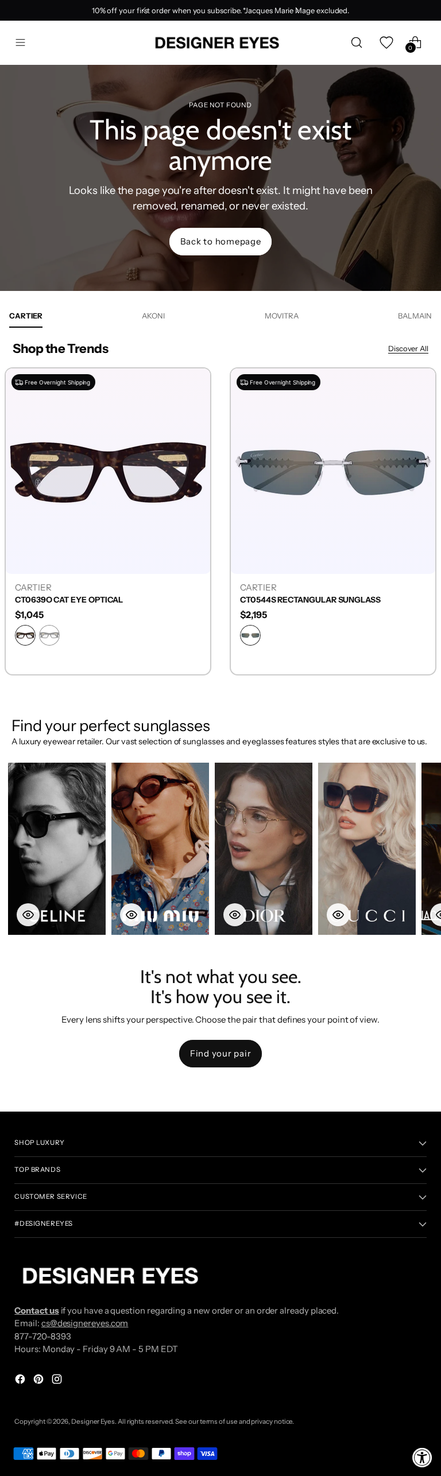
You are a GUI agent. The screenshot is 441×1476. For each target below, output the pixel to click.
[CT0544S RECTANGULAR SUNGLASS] (333, 470)
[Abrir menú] (20, 42)
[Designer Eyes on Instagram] (58, 1381)
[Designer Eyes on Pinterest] (40, 1381)
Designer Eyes (93, 1421)
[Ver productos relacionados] (28, 914)
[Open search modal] (357, 42)
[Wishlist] (386, 42)
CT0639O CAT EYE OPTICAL (69, 600)
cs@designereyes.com (85, 1323)
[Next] (297, 10)
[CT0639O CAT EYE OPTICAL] (108, 470)
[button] (57, 849)
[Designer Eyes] (218, 42)
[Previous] (144, 10)
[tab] (26, 315)
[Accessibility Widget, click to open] (422, 1457)
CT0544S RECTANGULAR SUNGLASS (310, 600)
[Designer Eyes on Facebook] (21, 1381)
